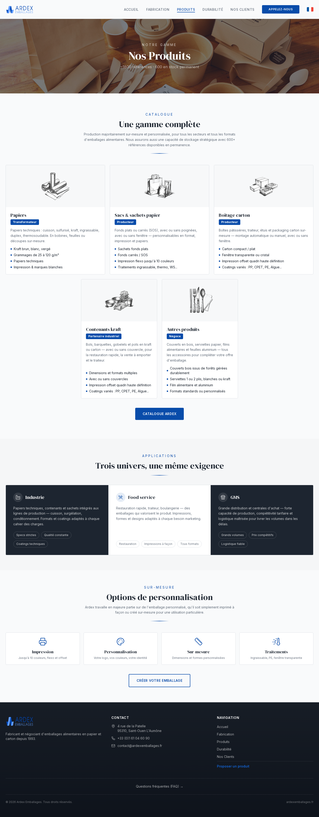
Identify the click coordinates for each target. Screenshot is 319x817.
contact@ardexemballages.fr (139, 746)
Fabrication (158, 9)
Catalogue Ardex (160, 414)
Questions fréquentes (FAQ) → (159, 786)
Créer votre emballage (160, 680)
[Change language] (310, 9)
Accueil (131, 9)
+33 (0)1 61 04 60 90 (133, 738)
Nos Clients (242, 9)
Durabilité (212, 9)
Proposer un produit (233, 766)
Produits (186, 9)
